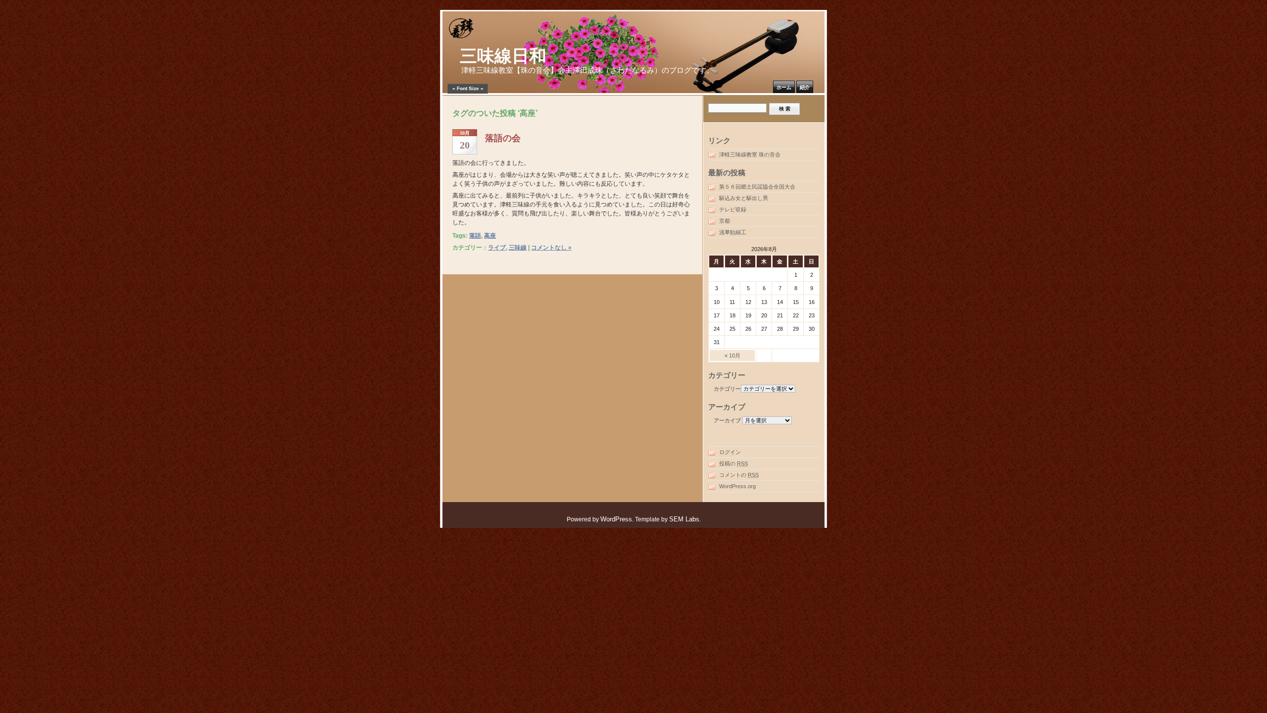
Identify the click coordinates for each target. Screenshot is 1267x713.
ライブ (497, 247)
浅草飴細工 (732, 232)
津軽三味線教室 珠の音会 (749, 154)
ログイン (730, 452)
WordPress (616, 519)
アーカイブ (727, 420)
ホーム (784, 87)
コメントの (739, 475)
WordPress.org (737, 486)
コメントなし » (551, 247)
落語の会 (503, 138)
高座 (490, 235)
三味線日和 (503, 56)
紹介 (805, 87)
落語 (475, 235)
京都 (724, 221)
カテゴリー (727, 389)
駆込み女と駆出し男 (743, 198)
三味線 (518, 247)
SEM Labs (684, 519)
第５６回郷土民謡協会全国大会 (757, 187)
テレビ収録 (732, 209)
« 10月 (732, 355)
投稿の (733, 463)
